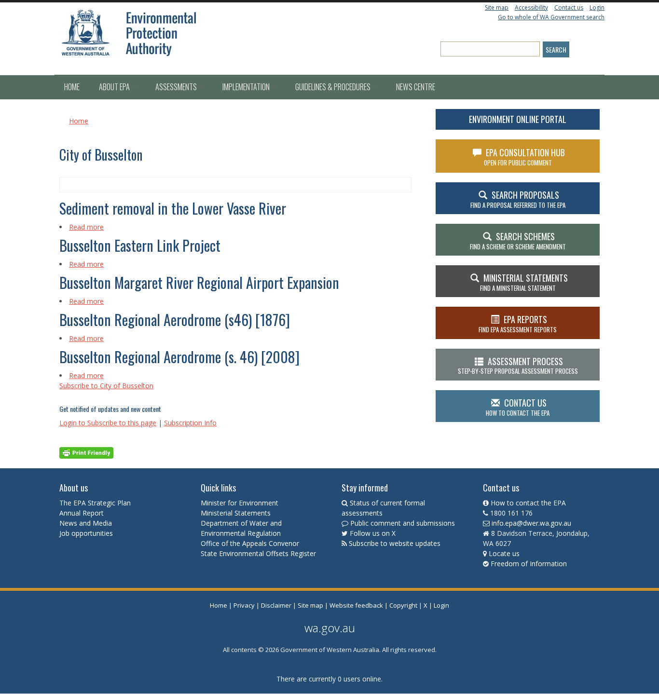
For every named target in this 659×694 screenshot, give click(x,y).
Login (597, 7)
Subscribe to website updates (394, 543)
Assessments (176, 87)
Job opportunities (86, 533)
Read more (86, 226)
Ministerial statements (524, 282)
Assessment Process (518, 365)
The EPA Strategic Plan (95, 502)
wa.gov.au (329, 628)
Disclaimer (276, 605)
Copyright (403, 605)
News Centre (415, 87)
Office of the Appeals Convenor (250, 543)
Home (72, 87)
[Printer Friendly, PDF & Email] (86, 452)
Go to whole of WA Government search (551, 17)
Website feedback (356, 605)
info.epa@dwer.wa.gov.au (531, 523)
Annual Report (82, 512)
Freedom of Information (529, 563)
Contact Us (517, 407)
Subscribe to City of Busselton (106, 385)
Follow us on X (373, 533)
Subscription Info (190, 422)
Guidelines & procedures (333, 87)
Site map (496, 7)
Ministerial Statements (237, 512)
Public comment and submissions (402, 523)
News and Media (85, 523)
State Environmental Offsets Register (258, 553)
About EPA (115, 87)
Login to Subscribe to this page (107, 422)
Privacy (244, 605)
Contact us (568, 7)
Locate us (504, 553)
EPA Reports (518, 323)
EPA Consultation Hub (524, 156)
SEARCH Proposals (517, 199)
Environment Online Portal (517, 119)
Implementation (246, 87)
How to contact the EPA (528, 502)
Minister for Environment (239, 502)
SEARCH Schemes (518, 240)
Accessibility (531, 7)
